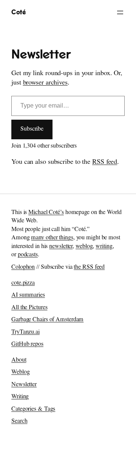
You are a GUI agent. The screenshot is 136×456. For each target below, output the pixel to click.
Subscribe (31, 129)
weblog (84, 247)
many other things (52, 238)
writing (104, 247)
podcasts (28, 255)
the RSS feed (89, 268)
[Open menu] (120, 12)
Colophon (23, 268)
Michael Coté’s (46, 213)
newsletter (61, 247)
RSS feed (104, 162)
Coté (18, 12)
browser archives (45, 83)
